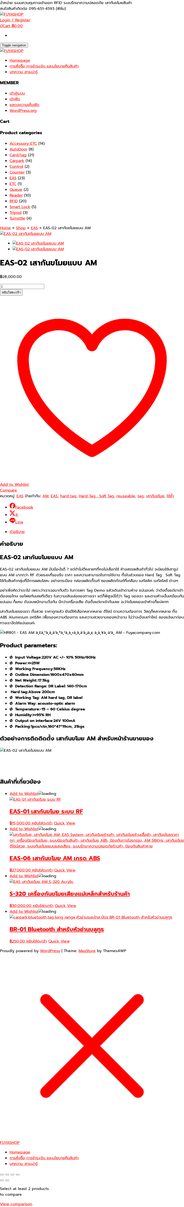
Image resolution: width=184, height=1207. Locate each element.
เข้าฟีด (15, 99)
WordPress (50, 951)
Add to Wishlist (24, 794)
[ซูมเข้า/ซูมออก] (2, 1174)
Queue (16, 189)
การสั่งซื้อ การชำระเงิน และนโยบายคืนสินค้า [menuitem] (44, 1158)
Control (16, 166)
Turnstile (17, 218)
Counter (17, 172)
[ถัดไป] (7, 1180)
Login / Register (15, 20)
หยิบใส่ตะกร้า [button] (42, 823)
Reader (16, 195)
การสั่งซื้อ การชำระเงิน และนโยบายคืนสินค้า (44, 66)
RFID (14, 201)
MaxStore (87, 951)
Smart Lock (20, 207)
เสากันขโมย (155, 496)
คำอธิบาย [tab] (17, 532)
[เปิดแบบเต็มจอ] (7, 1174)
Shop (21, 228)
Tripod (16, 213)
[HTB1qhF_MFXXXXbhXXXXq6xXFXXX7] (25, 234)
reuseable (125, 496)
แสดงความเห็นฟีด (24, 105)
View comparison (16, 1204)
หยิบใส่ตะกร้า (11, 292)
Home (5, 228)
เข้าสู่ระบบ (17, 93)
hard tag (68, 496)
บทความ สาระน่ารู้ (24, 72)
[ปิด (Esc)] (18, 1174)
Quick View (64, 823)
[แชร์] (12, 1174)
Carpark (17, 161)
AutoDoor (18, 149)
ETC (13, 184)
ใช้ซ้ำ (170, 496)
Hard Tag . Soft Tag (96, 496)
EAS (13, 178)
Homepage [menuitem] (20, 1152)
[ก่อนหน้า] (2, 1180)
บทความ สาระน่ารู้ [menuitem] (24, 1164)
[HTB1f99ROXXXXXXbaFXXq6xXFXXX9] (38, 249)
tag (141, 496)
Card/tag (18, 155)
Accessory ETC (23, 143)
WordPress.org (23, 111)
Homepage (20, 60)
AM (45, 496)
